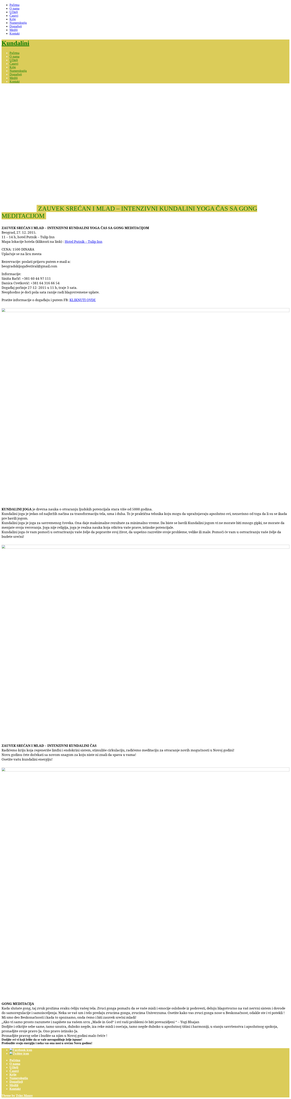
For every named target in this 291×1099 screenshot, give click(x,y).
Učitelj (14, 12)
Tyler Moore (24, 1095)
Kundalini (15, 43)
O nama (14, 8)
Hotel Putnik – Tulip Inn (83, 241)
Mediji (14, 30)
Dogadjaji (16, 26)
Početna (14, 5)
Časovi (14, 15)
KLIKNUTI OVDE (82, 300)
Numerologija (18, 22)
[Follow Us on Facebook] (21, 1050)
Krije (13, 19)
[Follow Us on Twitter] (19, 1053)
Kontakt (15, 33)
